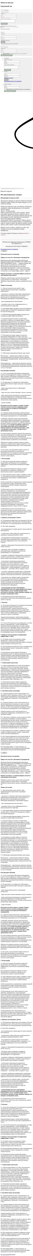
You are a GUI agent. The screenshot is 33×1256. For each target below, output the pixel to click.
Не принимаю (5, 1254)
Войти (2, 42)
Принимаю (14, 53)
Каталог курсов (5, 29)
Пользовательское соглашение (9, 43)
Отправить (4, 23)
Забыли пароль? (5, 40)
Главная (6, 10)
